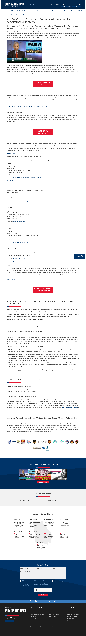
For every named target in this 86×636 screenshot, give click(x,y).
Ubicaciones (52, 610)
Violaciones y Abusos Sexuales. (16, 104)
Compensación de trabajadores (43, 290)
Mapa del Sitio (52, 616)
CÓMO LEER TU (43, 132)
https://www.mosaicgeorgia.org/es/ (21, 201)
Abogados (58, 4)
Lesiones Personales (52, 10)
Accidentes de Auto (8, 10)
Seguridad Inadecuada (26, 500)
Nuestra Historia (35, 612)
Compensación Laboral (76, 10)
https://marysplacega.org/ (19, 221)
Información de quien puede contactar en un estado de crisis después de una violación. (29, 106)
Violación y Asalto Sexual (50, 500)
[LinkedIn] (49, 601)
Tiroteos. (11, 109)
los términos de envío (39, 580)
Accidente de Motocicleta (38, 10)
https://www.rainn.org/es (19, 258)
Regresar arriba (11, 153)
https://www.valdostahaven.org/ (20, 242)
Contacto (64, 4)
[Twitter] (42, 601)
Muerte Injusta (64, 10)
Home (8, 14)
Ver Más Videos (43, 482)
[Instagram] (36, 601)
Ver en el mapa (10, 180)
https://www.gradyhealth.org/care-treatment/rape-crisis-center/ (27, 177)
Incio (52, 4)
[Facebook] (30, 601)
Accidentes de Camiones (22, 10)
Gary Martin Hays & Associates (70, 407)
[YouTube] (55, 601)
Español (13, 14)
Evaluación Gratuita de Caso (38, 614)
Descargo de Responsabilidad (56, 612)
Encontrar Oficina (66, 6)
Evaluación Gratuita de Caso (79, 256)
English (76, 6)
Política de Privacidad (54, 614)
